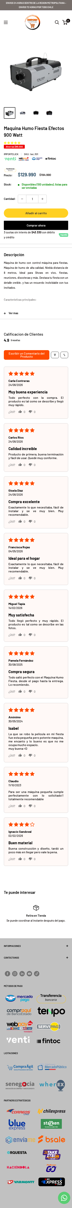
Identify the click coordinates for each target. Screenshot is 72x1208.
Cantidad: (10, 198)
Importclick (11, 154)
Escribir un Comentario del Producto (27, 354)
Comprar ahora (36, 225)
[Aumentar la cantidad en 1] (42, 199)
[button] (12, 142)
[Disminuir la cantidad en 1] (22, 199)
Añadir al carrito (36, 213)
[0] (65, 22)
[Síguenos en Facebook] (7, 973)
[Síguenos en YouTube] (29, 973)
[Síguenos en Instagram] (14, 973)
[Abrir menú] (6, 22)
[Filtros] (55, 355)
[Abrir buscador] (57, 22)
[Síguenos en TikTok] (36, 973)
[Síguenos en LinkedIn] (22, 973)
